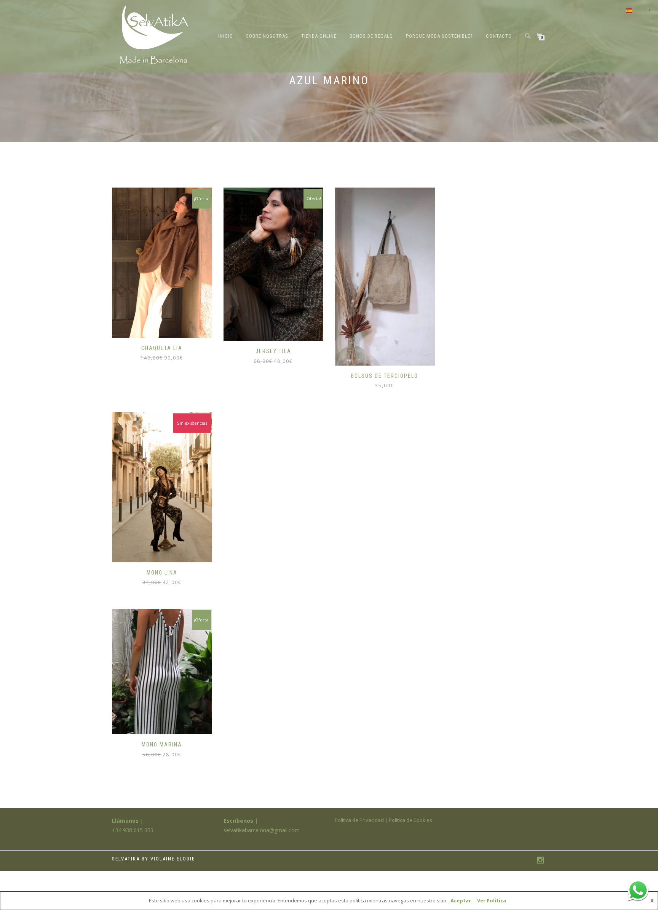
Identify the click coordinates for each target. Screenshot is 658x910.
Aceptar (460, 900)
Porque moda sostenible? (439, 36)
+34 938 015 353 (132, 830)
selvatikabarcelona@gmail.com (262, 830)
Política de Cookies (410, 820)
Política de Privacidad (359, 820)
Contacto (499, 36)
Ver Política (491, 900)
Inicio (225, 36)
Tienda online (319, 36)
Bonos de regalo (371, 36)
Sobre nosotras (267, 36)
